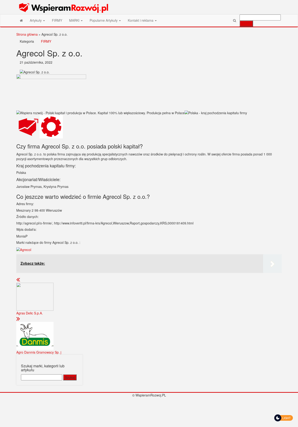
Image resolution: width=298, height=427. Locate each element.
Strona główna (27, 34)
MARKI (74, 20)
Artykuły (36, 20)
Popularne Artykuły (104, 20)
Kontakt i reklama (141, 20)
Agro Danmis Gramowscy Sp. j (38, 352)
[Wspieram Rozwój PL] (21, 20)
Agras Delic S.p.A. (29, 313)
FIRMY (57, 20)
